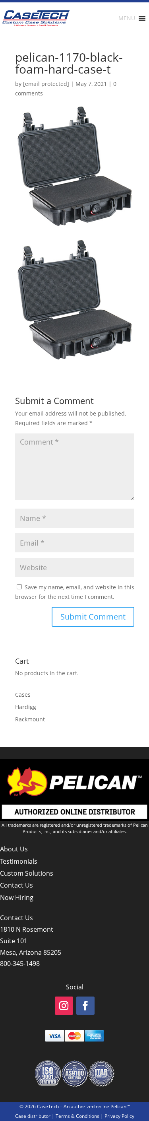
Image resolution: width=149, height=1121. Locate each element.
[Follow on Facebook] (85, 1006)
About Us (14, 849)
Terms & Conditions (77, 1116)
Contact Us (16, 885)
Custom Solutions (26, 873)
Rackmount (30, 719)
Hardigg (25, 707)
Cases (23, 694)
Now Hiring (16, 897)
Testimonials (18, 861)
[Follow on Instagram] (64, 1006)
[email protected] (46, 83)
